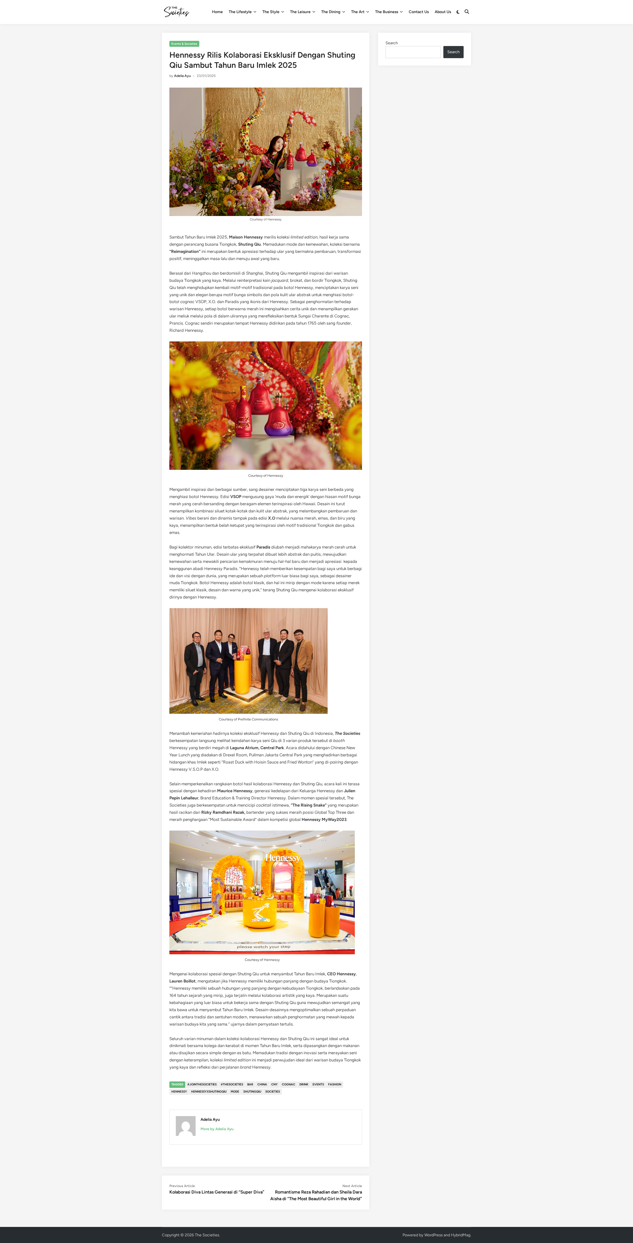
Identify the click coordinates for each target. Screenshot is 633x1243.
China (262, 1084)
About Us (443, 11)
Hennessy (179, 1091)
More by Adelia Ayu (217, 1129)
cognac (288, 1084)
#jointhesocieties (202, 1084)
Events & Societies (184, 44)
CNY (274, 1084)
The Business (386, 11)
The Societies (207, 1235)
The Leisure (300, 11)
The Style (270, 11)
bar (250, 1084)
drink (303, 1084)
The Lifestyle (240, 11)
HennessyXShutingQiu (208, 1091)
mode (235, 1091)
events (318, 1084)
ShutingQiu (252, 1091)
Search (391, 43)
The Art (357, 11)
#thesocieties (232, 1084)
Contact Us (419, 11)
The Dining (330, 11)
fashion (334, 1084)
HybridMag (460, 1235)
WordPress (433, 1235)
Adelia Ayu (182, 76)
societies (272, 1091)
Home (217, 11)
